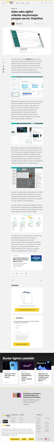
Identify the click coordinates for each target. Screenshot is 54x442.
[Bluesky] (49, 439)
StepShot (29, 59)
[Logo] (9, 2)
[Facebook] (46, 441)
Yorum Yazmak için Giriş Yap (27, 309)
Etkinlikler (47, 418)
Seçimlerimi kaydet (21, 344)
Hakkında (38, 418)
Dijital (21, 418)
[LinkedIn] (41, 439)
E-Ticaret (22, 420)
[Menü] (3, 3)
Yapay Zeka (7, 371)
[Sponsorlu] (36, 258)
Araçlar (13, 273)
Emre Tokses (24, 383)
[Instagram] (46, 439)
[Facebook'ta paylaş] (3, 66)
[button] (27, 86)
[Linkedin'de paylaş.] (3, 72)
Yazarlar (38, 420)
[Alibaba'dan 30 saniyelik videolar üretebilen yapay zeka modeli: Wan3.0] (43, 366)
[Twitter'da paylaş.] (3, 69)
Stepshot (22, 273)
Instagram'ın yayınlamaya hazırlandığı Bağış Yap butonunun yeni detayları (32, 395)
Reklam (38, 425)
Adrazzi (14, 268)
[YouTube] (43, 439)
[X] (38, 439)
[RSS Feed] (48, 441)
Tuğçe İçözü (6, 382)
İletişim (38, 431)
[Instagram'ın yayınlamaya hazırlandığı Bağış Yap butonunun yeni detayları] (17, 395)
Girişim (13, 8)
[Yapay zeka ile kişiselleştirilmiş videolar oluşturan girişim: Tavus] (27, 366)
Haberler (13, 418)
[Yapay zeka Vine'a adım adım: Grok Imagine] (10, 366)
